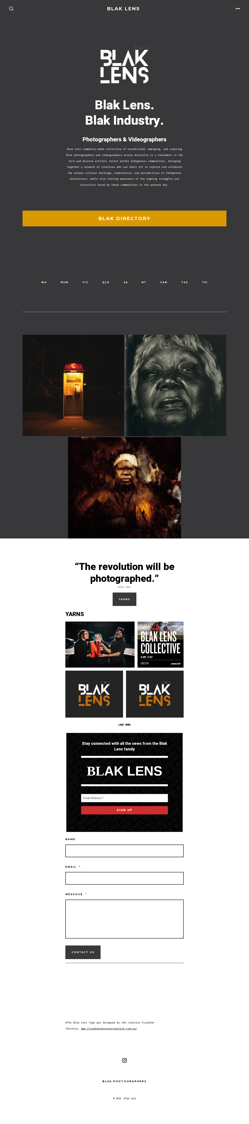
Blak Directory (124, 218)
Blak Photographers (124, 1081)
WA (44, 282)
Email (73, 866)
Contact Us (83, 952)
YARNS (124, 599)
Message (76, 894)
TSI (205, 282)
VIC (85, 282)
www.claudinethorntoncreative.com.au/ (109, 1028)
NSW (65, 282)
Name (70, 839)
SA (126, 282)
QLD (106, 282)
